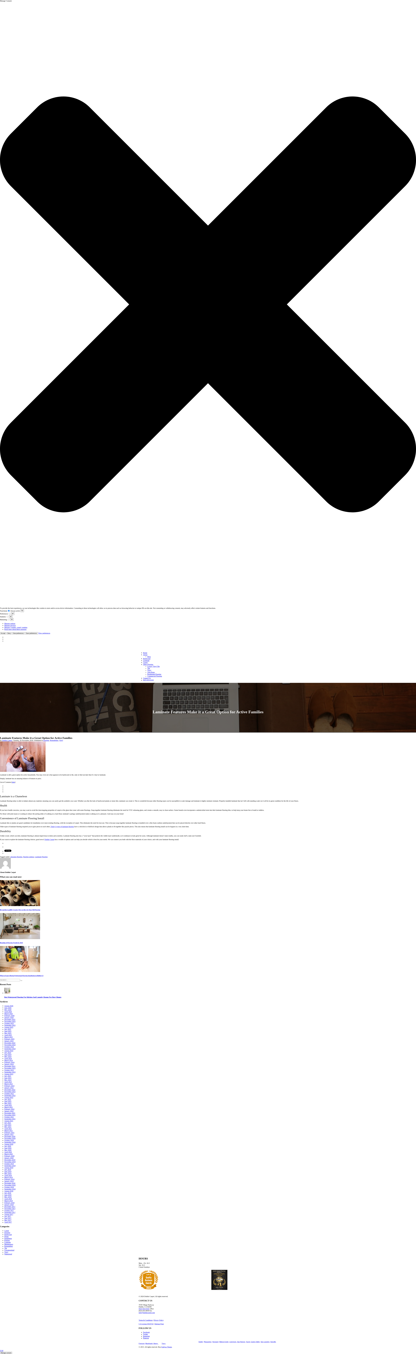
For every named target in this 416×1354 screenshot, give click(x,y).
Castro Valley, (255, 1342)
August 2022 (8, 1097)
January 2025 (9, 1041)
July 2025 (7, 1029)
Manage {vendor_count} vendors (15, 627)
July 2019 (7, 1170)
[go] (21, 980)
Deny (9, 633)
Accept (3, 633)
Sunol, (248, 1342)
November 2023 (9, 1068)
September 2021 (9, 1119)
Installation (8, 1238)
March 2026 (8, 1014)
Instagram (146, 1336)
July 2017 (7, 1216)
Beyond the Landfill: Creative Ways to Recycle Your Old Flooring (20, 910)
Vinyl (61, 740)
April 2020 (8, 1152)
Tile (5, 1248)
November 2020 (9, 1138)
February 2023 (9, 1086)
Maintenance (8, 1244)
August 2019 (8, 1168)
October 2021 (9, 1117)
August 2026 (8, 1006)
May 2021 (7, 1127)
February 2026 (9, 1016)
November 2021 (9, 1115)
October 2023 (9, 1070)
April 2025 (8, 1035)
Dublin (201, 1342)
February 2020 (9, 1156)
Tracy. (164, 1343)
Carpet (6, 1231)
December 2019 (9, 1160)
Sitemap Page (159, 1324)
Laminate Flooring (41, 857)
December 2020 (9, 1136)
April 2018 (8, 1199)
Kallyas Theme (166, 1347)
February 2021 (9, 1132)
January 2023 (9, 1088)
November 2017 (9, 1209)
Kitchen (7, 1240)
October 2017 (9, 1210)
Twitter (145, 1334)
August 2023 (8, 1074)
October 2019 (9, 1164)
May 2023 (7, 1080)
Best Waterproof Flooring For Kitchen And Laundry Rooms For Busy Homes (32, 997)
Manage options (9, 623)
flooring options (28, 857)
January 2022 (9, 1111)
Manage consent (6, 1353)
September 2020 (9, 1142)
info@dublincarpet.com (147, 1313)
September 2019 (9, 1166)
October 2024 (9, 1047)
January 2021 (9, 1134)
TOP (1, 1351)
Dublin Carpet (7, 740)
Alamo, (156, 1343)
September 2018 (9, 1189)
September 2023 (9, 1072)
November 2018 (9, 1185)
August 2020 (8, 1144)
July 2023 (7, 1076)
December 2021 (9, 1113)
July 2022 (7, 1099)
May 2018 (7, 1197)
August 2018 (8, 1191)
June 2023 (7, 1078)
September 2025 (9, 1025)
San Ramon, (241, 1342)
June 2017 (7, 1218)
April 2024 (8, 1058)
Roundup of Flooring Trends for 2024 (11, 943)
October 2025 (9, 1023)
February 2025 (9, 1039)
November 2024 (9, 1045)
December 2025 (9, 1019)
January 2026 (9, 1017)
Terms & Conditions (146, 1320)
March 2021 (8, 1131)
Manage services (10, 625)
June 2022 (7, 1101)
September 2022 (9, 1095)
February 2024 (9, 1062)
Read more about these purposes (15, 629)
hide (13, 782)
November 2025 (9, 1021)
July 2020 (7, 1146)
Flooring (46, 740)
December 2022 (9, 1090)
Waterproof (8, 1254)
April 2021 (8, 1129)
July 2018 (7, 1193)
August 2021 (8, 1121)
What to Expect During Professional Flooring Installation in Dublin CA (21, 975)
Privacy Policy (159, 1320)
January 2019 (9, 1181)
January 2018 (9, 1205)
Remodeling (54, 740)
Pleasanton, (208, 1342)
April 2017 (8, 1222)
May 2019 (7, 1173)
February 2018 (9, 1203)
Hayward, (215, 1342)
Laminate (7, 1242)
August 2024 (8, 1051)
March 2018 (8, 1201)
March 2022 (8, 1107)
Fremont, (142, 1343)
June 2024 (7, 1055)
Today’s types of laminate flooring (62, 827)
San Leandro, (265, 1342)
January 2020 (9, 1158)
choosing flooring (16, 857)
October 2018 (9, 1187)
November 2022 (9, 1092)
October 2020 (9, 1140)
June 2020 (7, 1148)
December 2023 (9, 1066)
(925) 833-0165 (144, 1309)
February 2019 (9, 1179)
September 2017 (9, 1212)
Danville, (273, 1342)
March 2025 (8, 1037)
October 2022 (9, 1094)
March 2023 (8, 1084)
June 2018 (7, 1195)
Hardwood (8, 1235)
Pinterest (146, 1338)
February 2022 (9, 1109)
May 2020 (7, 1150)
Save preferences (31, 633)
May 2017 (7, 1220)
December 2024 (9, 1043)
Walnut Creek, (224, 1342)
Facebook (146, 1332)
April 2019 (8, 1175)
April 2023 (8, 1082)
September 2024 (9, 1049)
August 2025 (8, 1027)
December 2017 (9, 1207)
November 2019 (9, 1162)
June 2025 (7, 1031)
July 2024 (7, 1053)
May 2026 (7, 1010)
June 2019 (7, 1171)
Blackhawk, (149, 1343)
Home (6, 1236)
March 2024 (8, 1060)
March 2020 (8, 1154)
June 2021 (7, 1125)
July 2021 (7, 1123)
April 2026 (8, 1012)
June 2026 (7, 1008)
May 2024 (7, 1056)
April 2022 (8, 1105)
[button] (208, 304)
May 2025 (7, 1033)
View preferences (18, 633)
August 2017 (8, 1214)
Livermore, (233, 1342)
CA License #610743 (146, 1324)
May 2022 (7, 1103)
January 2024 (9, 1064)
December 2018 (9, 1183)
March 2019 (8, 1177)
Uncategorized (9, 1250)
